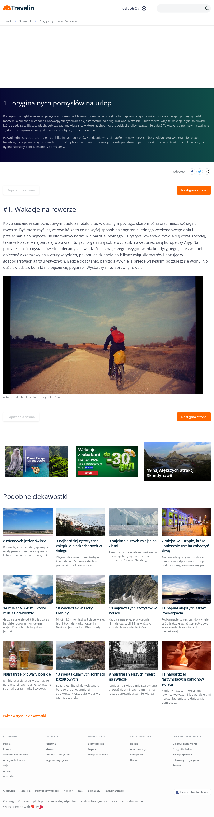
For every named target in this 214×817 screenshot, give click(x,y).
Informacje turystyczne (186, 760)
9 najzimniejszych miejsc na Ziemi (133, 543)
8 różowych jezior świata (24, 540)
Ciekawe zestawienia (185, 743)
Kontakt (68, 791)
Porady (177, 765)
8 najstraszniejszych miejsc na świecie (132, 677)
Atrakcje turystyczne (58, 754)
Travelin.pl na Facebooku (194, 792)
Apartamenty (138, 749)
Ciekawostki (25, 21)
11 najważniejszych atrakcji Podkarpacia (185, 610)
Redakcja (25, 791)
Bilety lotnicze (96, 743)
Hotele (134, 743)
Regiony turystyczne (57, 760)
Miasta (50, 749)
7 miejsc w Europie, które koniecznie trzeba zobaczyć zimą (185, 545)
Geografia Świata (182, 749)
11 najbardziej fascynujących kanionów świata (183, 679)
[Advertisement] (107, 57)
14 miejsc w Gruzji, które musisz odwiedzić (24, 610)
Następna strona (194, 190)
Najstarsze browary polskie (27, 674)
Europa (7, 749)
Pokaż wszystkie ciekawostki (24, 716)
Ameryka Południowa (15, 754)
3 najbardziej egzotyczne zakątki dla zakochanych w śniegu (79, 545)
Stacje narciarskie (98, 754)
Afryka (7, 771)
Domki (134, 760)
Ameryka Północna (14, 760)
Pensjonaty (136, 754)
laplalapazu (94, 791)
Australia (8, 776)
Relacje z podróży (182, 754)
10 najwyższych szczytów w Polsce (133, 610)
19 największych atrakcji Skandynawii (171, 472)
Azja (5, 765)
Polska (7, 743)
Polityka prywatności (47, 791)
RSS (80, 791)
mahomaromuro (115, 791)
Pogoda (92, 749)
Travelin (7, 21)
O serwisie (9, 791)
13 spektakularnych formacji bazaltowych (80, 677)
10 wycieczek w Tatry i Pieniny (75, 610)
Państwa (51, 743)
